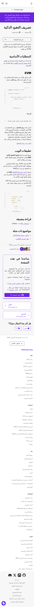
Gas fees (30, 380)
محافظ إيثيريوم (28, 370)
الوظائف (17, 589)
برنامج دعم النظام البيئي (25, 526)
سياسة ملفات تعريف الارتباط (17, 598)
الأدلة (31, 409)
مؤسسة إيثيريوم (28, 519)
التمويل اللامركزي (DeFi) (26, 430)
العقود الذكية (29, 377)
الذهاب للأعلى (15, 343)
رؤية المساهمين (14, 249)
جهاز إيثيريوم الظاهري (19, 63)
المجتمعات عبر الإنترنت (26, 501)
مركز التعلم (29, 359)
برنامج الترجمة (29, 512)
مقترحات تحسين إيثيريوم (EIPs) (24, 558)
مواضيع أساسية (28, 476)
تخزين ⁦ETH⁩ (29, 441)
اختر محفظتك (29, 412)
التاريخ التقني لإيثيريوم (27, 551)
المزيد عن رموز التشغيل (23, 143)
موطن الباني (29, 455)
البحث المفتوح (29, 554)
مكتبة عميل (19, 172)
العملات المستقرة (28, 423)
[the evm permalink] (32, 73)
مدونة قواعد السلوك (17, 586)
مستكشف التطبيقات (27, 419)
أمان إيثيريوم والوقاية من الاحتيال (24, 387)
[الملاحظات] (3, 603)
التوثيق (31, 462)
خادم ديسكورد (12, 290)
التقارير (31, 565)
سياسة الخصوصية (17, 592)
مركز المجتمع (29, 498)
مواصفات (24, 223)
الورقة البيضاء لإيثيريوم (27, 540)
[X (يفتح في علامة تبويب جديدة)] (14, 575)
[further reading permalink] (32, 219)
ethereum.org (27, 350)
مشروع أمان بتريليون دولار (25, 568)
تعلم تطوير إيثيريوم (27, 469)
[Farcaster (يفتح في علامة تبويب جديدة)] (19, 575)
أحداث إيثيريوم (29, 505)
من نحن (17, 579)
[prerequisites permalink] (32, 56)
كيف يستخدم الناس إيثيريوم (25, 394)
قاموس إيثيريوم (28, 398)
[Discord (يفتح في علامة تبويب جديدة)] (10, 575)
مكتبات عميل (21, 235)
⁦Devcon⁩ (29, 529)
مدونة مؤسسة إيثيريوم (26, 522)
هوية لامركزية (29, 437)
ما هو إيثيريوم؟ (29, 363)
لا (16, 328)
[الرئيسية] (32, 3)
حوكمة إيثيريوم (29, 561)
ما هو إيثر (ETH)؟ (28, 366)
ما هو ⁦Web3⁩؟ (29, 373)
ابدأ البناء (30, 466)
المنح (31, 473)
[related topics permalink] (32, 231)
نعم (26, 328)
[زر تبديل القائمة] (3, 3)
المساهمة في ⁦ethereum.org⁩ (25, 508)
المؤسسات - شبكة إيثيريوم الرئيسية (22, 483)
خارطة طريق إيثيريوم (27, 544)
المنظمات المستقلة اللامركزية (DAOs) (22, 434)
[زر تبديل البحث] (6, 3)
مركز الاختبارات (28, 391)
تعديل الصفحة (16, 32)
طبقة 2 (31, 444)
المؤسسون (30, 487)
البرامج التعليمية (28, 458)
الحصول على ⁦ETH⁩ (28, 416)
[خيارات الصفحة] (22, 32)
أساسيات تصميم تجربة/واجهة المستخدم (22, 480)
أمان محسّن (29, 547)
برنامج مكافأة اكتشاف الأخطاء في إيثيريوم (21, 515)
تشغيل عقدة (29, 384)
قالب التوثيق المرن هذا (15, 283)
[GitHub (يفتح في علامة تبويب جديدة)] (24, 575)
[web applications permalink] (32, 151)
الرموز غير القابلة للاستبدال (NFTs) (23, 426)
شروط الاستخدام (17, 595)
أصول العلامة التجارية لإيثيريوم (17, 583)
